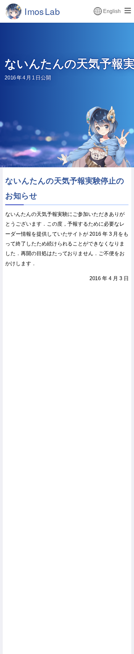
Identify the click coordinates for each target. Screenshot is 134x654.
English (111, 11)
